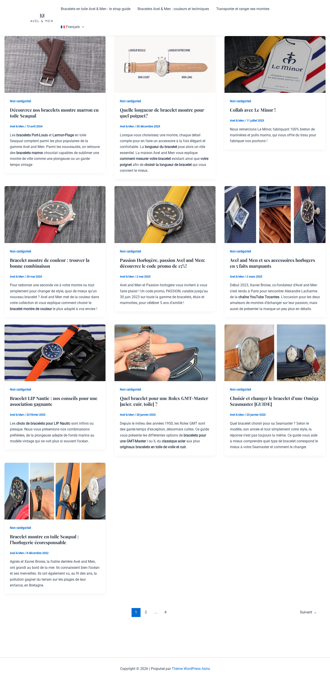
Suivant (308, 612)
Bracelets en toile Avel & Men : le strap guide (95, 9)
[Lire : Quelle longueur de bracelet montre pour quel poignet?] (165, 64)
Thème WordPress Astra (191, 669)
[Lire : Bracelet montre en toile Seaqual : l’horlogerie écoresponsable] (55, 491)
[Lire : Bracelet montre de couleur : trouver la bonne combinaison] (55, 214)
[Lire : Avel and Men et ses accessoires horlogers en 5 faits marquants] (275, 214)
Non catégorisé (20, 101)
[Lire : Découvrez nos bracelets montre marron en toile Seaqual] (55, 64)
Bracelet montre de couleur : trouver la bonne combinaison (49, 263)
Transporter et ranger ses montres (242, 9)
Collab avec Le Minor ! (253, 110)
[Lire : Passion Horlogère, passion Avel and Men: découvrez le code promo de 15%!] (165, 214)
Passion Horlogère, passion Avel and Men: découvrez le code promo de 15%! (162, 263)
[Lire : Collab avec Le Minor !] (275, 64)
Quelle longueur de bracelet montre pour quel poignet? (162, 113)
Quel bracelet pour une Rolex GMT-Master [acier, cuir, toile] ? (164, 401)
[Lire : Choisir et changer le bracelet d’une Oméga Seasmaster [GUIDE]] (275, 352)
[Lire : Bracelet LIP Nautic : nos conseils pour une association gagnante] (55, 352)
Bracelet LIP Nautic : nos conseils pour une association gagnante (53, 401)
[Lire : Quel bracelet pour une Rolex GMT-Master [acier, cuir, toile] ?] (165, 352)
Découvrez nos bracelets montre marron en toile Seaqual (54, 113)
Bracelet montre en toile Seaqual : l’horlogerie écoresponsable (44, 539)
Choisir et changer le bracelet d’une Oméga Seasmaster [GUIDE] (274, 401)
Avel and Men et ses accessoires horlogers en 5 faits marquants (272, 263)
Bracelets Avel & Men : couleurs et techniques (173, 9)
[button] (82, 27)
